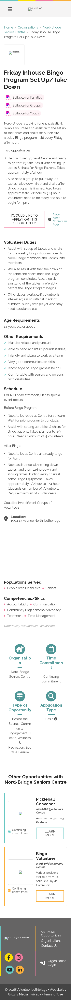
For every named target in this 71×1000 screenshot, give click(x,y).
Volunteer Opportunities (51, 933)
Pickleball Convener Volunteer (45, 804)
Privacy (35, 994)
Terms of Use (53, 994)
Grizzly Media (18, 994)
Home (8, 27)
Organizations (28, 27)
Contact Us (49, 946)
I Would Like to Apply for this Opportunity (24, 219)
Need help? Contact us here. (60, 219)
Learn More (50, 833)
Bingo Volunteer (45, 856)
